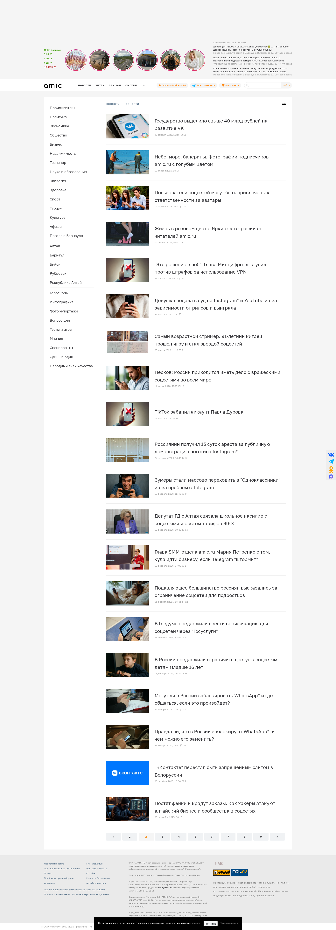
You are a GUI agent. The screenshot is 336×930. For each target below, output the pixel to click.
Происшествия (62, 108)
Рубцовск (58, 273)
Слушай (115, 85)
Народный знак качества (71, 366)
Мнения (56, 338)
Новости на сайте (54, 863)
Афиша (56, 226)
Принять (210, 923)
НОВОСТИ (113, 104)
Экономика (59, 126)
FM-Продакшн (94, 863)
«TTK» (92, 926)
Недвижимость (63, 153)
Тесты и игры (61, 329)
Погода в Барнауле (66, 236)
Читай (99, 85)
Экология (58, 181)
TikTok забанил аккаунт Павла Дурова (199, 412)
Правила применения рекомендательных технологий (74, 889)
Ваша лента (232, 85)
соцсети (132, 104)
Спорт (55, 199)
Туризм (56, 208)
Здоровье (58, 190)
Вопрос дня (60, 320)
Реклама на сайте (96, 868)
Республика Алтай (66, 282)
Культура (58, 217)
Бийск (55, 264)
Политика (58, 117)
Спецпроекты (61, 348)
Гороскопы (59, 293)
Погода (48, 873)
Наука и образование (68, 172)
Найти (286, 85)
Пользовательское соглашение (62, 868)
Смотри (131, 85)
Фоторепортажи (64, 311)
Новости (84, 85)
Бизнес (56, 144)
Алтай (55, 246)
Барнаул (57, 255)
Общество (58, 135)
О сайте (90, 873)
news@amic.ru (165, 887)
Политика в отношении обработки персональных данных (76, 894)
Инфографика (62, 302)
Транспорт (59, 162)
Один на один (61, 357)
